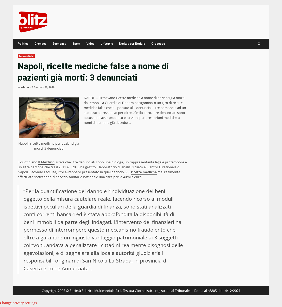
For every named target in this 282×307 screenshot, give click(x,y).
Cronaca (40, 43)
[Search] (259, 44)
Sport (76, 43)
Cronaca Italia (26, 55)
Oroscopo (158, 43)
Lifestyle (107, 43)
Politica (23, 43)
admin (25, 87)
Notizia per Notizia (132, 43)
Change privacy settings (18, 303)
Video (90, 43)
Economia (59, 43)
